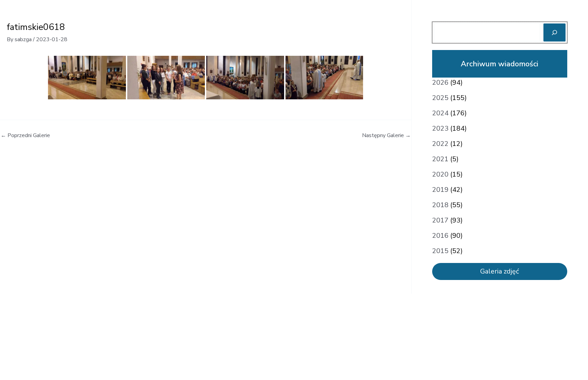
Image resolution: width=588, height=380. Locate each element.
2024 (440, 113)
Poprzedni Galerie (25, 135)
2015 (440, 250)
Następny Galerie (386, 135)
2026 (440, 82)
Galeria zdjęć (499, 271)
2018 (440, 205)
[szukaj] (554, 32)
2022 (440, 143)
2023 (440, 128)
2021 (440, 159)
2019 (440, 189)
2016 (440, 235)
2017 (440, 220)
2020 (440, 174)
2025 (440, 97)
